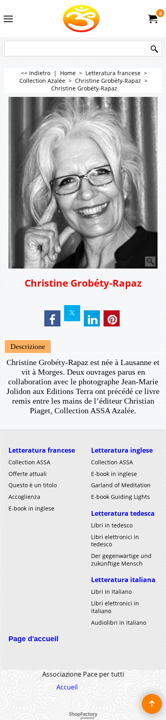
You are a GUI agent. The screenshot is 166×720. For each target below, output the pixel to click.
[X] (72, 313)
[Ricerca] (154, 49)
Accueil (67, 687)
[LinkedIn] (92, 318)
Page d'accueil (33, 639)
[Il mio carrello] (152, 19)
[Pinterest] (112, 318)
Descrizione (27, 347)
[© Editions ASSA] (81, 19)
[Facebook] (52, 318)
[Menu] (8, 19)
